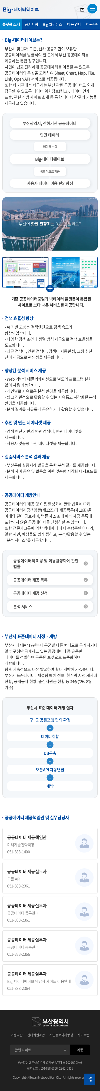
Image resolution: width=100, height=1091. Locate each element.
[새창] (50, 1022)
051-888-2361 (18, 885)
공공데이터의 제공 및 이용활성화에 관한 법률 (45, 563)
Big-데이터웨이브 (21, 10)
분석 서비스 (22, 606)
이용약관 (17, 1034)
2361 (70, 1068)
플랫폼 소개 (11, 24)
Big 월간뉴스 (52, 24)
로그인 (82, 9)
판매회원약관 (36, 1034)
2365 (62, 1068)
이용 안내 (74, 24)
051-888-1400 (18, 851)
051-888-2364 (18, 988)
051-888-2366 (18, 954)
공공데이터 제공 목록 (30, 580)
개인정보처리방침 (61, 1034)
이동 (80, 1049)
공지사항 (31, 24)
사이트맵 (83, 1034)
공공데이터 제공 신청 (30, 593)
